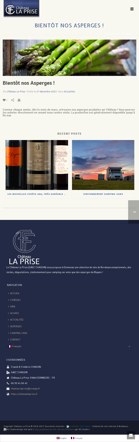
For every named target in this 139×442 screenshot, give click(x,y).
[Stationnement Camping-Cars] (103, 165)
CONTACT (15, 339)
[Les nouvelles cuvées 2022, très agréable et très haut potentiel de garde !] (37, 165)
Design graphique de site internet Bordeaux (53, 429)
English (63, 438)
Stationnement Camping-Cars (103, 194)
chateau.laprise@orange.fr (25, 388)
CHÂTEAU (15, 300)
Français (16, 346)
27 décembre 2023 (46, 91)
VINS (12, 306)
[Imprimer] (21, 100)
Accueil (100, 34)
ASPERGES (16, 326)
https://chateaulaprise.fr (24, 394)
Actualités (69, 91)
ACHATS (14, 313)
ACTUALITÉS (17, 319)
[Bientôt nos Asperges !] (69, 58)
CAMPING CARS (18, 333)
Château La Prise (16, 91)
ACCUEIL (15, 293)
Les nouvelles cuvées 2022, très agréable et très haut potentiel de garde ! (37, 194)
